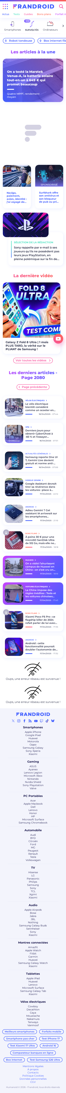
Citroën (33, 841)
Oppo (33, 744)
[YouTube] (36, 721)
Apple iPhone (33, 732)
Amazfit (33, 947)
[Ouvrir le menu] (5, 6)
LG (33, 875)
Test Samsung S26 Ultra (45, 1059)
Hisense (33, 872)
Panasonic (33, 878)
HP (33, 816)
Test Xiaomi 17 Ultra (22, 1045)
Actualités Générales (37, 454)
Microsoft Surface (33, 819)
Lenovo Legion (33, 772)
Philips (33, 881)
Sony (33, 888)
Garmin (33, 956)
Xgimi (33, 894)
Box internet (14, 1059)
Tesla (33, 857)
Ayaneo (33, 769)
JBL (33, 919)
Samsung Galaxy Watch (33, 963)
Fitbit (33, 953)
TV (33, 867)
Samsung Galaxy (33, 747)
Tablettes (33, 973)
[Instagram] (19, 721)
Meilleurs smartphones (19, 1031)
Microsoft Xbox (33, 775)
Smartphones (33, 727)
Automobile (33, 830)
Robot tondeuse (20, 40)
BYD (33, 838)
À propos (33, 1069)
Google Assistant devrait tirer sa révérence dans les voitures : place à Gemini (40, 487)
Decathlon (33, 1009)
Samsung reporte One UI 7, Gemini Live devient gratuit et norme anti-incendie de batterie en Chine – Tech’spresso (41, 460)
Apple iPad (33, 978)
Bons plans (44, 14)
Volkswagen (33, 860)
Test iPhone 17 (51, 1038)
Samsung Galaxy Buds (33, 925)
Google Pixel (33, 735)
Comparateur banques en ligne (33, 1052)
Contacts (33, 1072)
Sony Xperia (33, 750)
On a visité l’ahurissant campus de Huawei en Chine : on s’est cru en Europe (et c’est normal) (40, 566)
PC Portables (33, 796)
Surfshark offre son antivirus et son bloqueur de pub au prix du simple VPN (49, 197)
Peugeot (33, 850)
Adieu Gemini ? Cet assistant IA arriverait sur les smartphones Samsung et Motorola (41, 513)
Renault (33, 853)
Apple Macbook (33, 803)
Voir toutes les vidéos (31, 360)
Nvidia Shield (33, 782)
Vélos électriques (33, 1001)
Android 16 (49, 1045)
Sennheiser (33, 928)
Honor (33, 813)
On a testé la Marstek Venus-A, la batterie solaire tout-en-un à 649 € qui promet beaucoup (30, 78)
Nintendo (33, 778)
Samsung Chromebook (33, 822)
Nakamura (33, 1019)
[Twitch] (41, 721)
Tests (16, 14)
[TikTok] (47, 721)
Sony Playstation (33, 785)
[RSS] (30, 721)
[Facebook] (24, 721)
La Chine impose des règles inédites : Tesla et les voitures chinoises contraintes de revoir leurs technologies (40, 593)
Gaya (33, 1012)
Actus (5, 14)
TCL (33, 891)
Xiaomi (33, 754)
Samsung (33, 885)
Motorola (33, 741)
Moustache (33, 1015)
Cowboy (33, 1006)
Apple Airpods (33, 909)
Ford (33, 844)
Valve (33, 788)
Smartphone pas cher (20, 1038)
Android (29, 507)
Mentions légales (33, 1066)
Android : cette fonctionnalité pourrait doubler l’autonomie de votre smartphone (40, 646)
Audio (33, 905)
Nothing (33, 922)
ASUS (33, 766)
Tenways (33, 1022)
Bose (33, 913)
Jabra (33, 916)
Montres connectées (33, 942)
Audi (33, 834)
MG (33, 847)
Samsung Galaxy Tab (33, 991)
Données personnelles (33, 1078)
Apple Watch (33, 950)
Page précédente (34, 387)
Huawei (33, 738)
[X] (13, 721)
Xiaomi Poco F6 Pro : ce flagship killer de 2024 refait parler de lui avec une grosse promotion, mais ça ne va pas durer (40, 620)
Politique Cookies (33, 1075)
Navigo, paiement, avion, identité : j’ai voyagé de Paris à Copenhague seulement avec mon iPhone (17, 197)
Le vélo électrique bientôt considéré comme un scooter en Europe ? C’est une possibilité (39, 407)
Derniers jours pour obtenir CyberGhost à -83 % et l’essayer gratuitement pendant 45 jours (40, 433)
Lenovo (33, 810)
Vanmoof (33, 1025)
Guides (28, 14)
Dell (33, 806)
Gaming (33, 761)
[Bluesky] (53, 721)
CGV (33, 1082)
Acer (33, 800)
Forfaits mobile (51, 1031)
